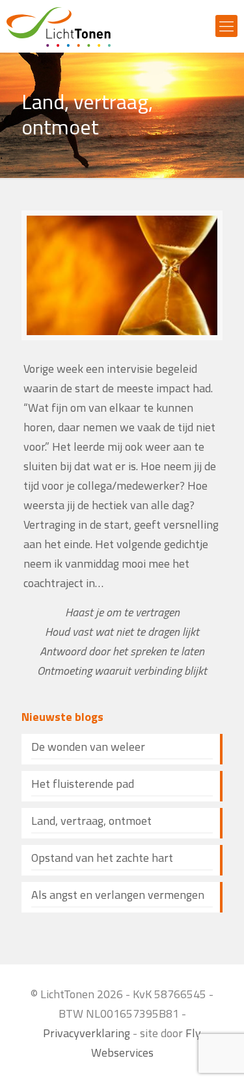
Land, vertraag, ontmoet (91, 820)
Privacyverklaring (86, 1033)
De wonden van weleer (88, 746)
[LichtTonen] (59, 25)
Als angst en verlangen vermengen (117, 894)
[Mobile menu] (226, 26)
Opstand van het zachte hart (102, 857)
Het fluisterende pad (82, 783)
